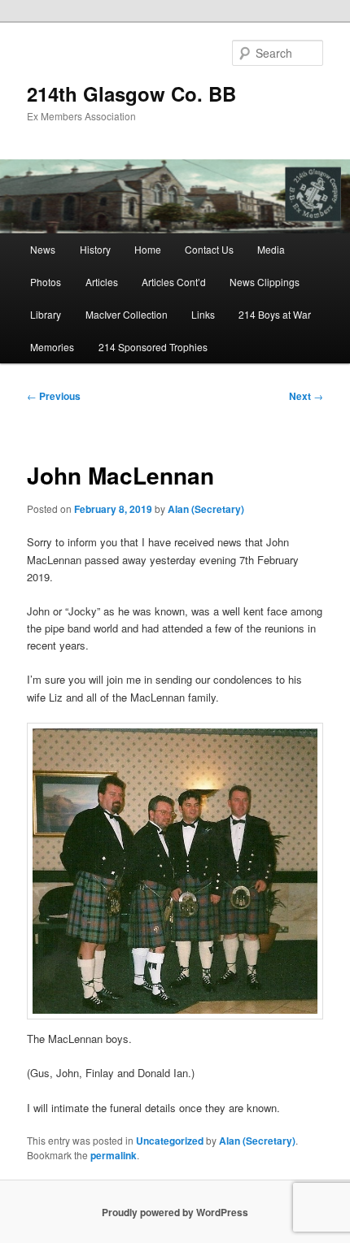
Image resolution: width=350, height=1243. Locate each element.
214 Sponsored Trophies (153, 347)
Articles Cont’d (174, 282)
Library (45, 314)
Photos (45, 282)
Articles (101, 282)
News (42, 249)
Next (306, 396)
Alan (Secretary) (206, 509)
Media (271, 249)
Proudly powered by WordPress (175, 1212)
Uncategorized (169, 1140)
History (95, 249)
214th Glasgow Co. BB (131, 93)
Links (203, 314)
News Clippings (265, 282)
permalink (113, 1155)
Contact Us (209, 249)
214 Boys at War (274, 314)
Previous (54, 396)
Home (147, 249)
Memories (52, 347)
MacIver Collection (126, 314)
